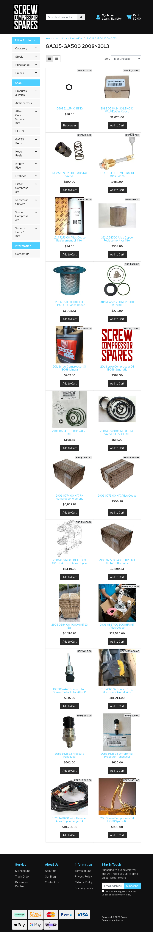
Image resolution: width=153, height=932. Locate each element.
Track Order (22, 876)
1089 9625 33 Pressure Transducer (69, 755)
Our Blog (50, 876)
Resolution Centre (22, 884)
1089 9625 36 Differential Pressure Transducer (117, 755)
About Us (50, 870)
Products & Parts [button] (21, 92)
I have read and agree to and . (119, 893)
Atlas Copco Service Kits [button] (20, 117)
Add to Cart (117, 125)
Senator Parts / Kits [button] (20, 232)
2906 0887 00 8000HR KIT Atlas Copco (117, 626)
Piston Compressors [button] (21, 187)
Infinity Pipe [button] (19, 165)
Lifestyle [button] (20, 175)
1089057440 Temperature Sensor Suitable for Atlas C (69, 691)
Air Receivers (23, 103)
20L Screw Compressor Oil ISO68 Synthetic (117, 368)
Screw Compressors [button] (21, 216)
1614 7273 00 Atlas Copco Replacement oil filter (70, 239)
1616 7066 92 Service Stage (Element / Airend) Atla (117, 691)
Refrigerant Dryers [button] (21, 201)
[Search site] (81, 17)
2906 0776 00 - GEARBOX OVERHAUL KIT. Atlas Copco (69, 561)
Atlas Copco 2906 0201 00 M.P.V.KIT (117, 303)
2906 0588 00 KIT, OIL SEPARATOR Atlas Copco (69, 303)
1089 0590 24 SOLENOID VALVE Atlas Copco (117, 110)
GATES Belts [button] (19, 141)
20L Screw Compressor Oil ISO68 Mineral (69, 368)
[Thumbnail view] (49, 58)
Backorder (69, 125)
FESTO (19, 131)
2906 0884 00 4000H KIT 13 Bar (69, 626)
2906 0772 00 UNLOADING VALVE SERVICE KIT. (117, 432)
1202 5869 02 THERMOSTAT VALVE (70, 174)
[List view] (56, 58)
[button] (109, 17)
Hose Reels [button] (18, 153)
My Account (22, 870)
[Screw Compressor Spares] (26, 16)
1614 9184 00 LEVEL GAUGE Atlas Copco (117, 174)
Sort (107, 58)
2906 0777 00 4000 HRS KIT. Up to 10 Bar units (117, 561)
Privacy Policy (83, 876)
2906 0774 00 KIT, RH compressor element (69, 497)
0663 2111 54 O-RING (70, 108)
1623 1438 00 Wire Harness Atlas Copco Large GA (69, 820)
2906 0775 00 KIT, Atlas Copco (117, 495)
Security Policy (84, 888)
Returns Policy (84, 882)
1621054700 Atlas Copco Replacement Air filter (117, 239)
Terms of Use (83, 870)
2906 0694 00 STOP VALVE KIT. (69, 432)
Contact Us (22, 253)
